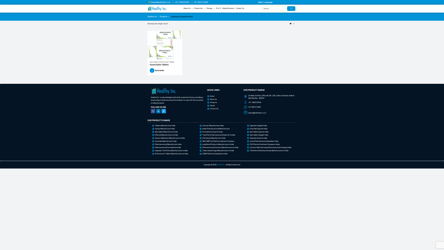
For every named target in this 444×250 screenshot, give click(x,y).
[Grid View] (290, 24)
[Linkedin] (158, 111)
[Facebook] (153, 111)
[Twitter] (164, 111)
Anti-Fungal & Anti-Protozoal (159, 62)
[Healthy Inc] (163, 91)
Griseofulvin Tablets (159, 64)
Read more (159, 70)
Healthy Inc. (221, 165)
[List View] (293, 24)
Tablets (171, 62)
